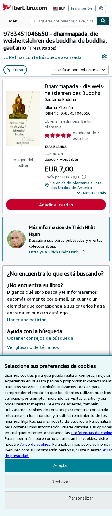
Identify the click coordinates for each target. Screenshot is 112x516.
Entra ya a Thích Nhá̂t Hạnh (54, 251)
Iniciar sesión (81, 8)
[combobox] (63, 21)
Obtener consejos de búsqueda (40, 338)
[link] (104, 57)
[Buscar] (103, 21)
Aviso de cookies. (35, 444)
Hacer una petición (27, 319)
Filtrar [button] (18, 69)
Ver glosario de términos (33, 347)
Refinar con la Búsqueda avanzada (45, 57)
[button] (91, 193)
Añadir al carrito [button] (56, 205)
